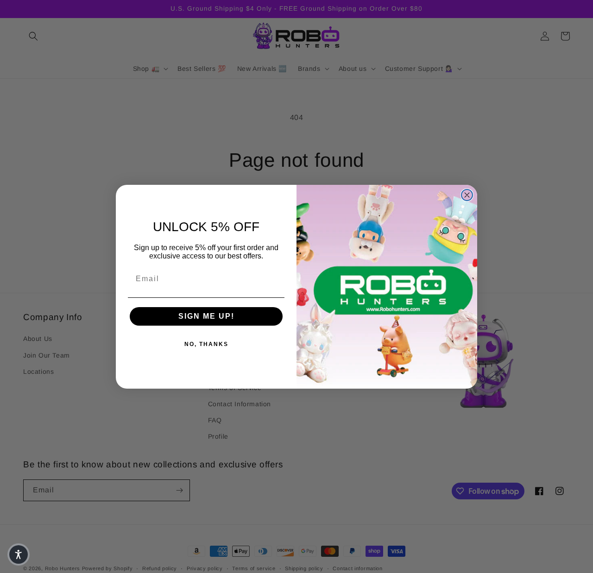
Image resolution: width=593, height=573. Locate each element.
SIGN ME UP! (206, 316)
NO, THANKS (206, 344)
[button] (18, 554)
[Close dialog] (467, 195)
